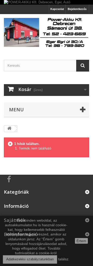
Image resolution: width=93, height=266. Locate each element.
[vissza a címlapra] (9, 128)
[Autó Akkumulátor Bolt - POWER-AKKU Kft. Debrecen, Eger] (46, 32)
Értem (81, 241)
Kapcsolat (57, 9)
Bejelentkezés (77, 9)
